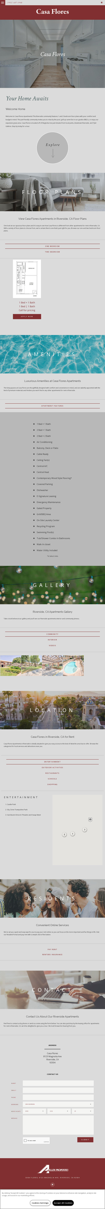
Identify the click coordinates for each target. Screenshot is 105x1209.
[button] (90, 819)
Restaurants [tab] (52, 773)
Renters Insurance (52, 954)
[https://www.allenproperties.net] (52, 1169)
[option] (26, 292)
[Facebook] (102, 2)
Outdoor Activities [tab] (52, 767)
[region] (52, 1199)
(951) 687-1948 (15, 2)
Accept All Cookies (63, 1203)
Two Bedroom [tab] (52, 252)
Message (14, 1118)
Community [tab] (52, 634)
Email (13, 1090)
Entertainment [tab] (52, 762)
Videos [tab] (52, 645)
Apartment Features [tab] (52, 406)
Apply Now (27, 316)
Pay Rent (52, 949)
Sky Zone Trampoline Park (17, 809)
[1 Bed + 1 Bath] (27, 279)
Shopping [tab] (52, 784)
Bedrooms (14, 1104)
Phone (13, 1097)
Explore (53, 144)
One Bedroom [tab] (52, 246)
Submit (85, 1140)
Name (13, 1083)
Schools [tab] (52, 779)
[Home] (52, 11)
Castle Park (11, 804)
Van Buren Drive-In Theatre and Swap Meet (24, 815)
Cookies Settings (40, 1203)
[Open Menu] (0, 1)
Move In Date (15, 1111)
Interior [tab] (52, 640)
